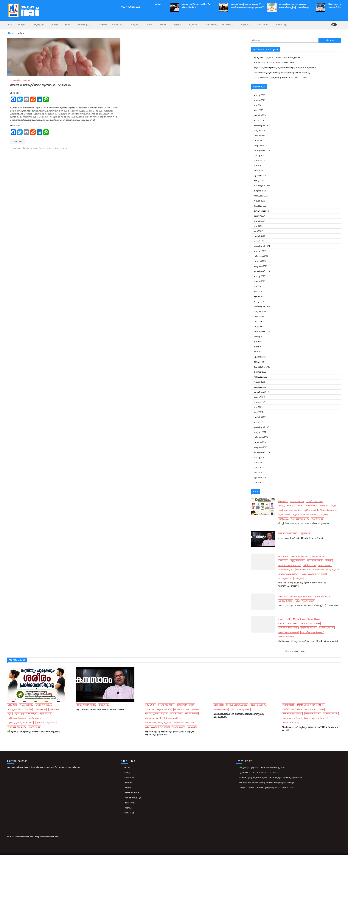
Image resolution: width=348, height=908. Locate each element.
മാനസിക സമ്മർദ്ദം (286, 637)
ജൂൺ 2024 (259, 226)
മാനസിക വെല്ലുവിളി (288, 632)
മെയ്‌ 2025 (258, 171)
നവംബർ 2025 (260, 140)
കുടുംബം (135, 25)
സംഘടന (193, 25)
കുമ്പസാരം (305, 534)
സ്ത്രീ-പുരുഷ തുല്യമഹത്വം (306, 514)
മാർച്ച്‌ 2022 (259, 362)
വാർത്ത (162, 25)
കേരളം (68, 25)
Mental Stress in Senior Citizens (306, 619)
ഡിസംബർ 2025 (261, 135)
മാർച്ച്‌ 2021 (259, 422)
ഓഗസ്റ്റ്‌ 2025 (259, 155)
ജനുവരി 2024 (260, 251)
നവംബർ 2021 (260, 382)
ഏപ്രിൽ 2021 (260, 417)
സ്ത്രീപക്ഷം (283, 519)
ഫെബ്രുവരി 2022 (262, 367)
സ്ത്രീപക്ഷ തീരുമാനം (300, 519)
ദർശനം (127, 788)
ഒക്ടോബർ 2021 (260, 387)
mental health (284, 619)
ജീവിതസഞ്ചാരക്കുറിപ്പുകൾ (326, 569)
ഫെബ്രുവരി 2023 (262, 306)
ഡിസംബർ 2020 (261, 437)
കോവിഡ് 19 (129, 778)
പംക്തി (149, 25)
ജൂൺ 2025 (259, 166)
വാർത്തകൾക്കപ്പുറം (133, 798)
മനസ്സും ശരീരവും (286, 505)
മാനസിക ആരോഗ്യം (288, 628)
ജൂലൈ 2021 (259, 402)
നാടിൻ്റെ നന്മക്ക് (131, 793)
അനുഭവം (22, 25)
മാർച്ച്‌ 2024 (259, 241)
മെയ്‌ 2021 (258, 412)
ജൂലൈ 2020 (259, 462)
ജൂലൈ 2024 (259, 221)
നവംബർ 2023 (260, 261)
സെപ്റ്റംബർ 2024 (262, 211)
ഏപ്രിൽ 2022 (260, 357)
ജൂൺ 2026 (259, 105)
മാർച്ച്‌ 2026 (259, 120)
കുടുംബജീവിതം (297, 561)
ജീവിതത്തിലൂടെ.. (285, 569)
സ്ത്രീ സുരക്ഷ (284, 514)
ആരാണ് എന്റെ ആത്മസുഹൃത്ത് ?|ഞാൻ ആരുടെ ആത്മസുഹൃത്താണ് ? (285, 67)
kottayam (34, 148)
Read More (17, 142)
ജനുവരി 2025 (260, 191)
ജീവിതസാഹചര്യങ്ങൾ (288, 574)
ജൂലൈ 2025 (259, 160)
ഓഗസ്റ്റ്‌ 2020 (259, 457)
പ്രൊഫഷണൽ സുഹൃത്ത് (314, 574)
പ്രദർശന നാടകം (314, 501)
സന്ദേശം (177, 25)
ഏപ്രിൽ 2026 (260, 115)
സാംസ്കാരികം (118, 25)
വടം (297, 601)
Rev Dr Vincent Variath (288, 534)
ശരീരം (300, 505)
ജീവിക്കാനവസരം (315, 561)
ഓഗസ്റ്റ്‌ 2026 (259, 95)
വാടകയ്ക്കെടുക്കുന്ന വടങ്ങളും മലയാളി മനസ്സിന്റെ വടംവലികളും (282, 73)
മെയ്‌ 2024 (258, 231)
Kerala (26, 148)
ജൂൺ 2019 (259, 482)
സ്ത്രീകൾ (325, 514)
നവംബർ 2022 (260, 321)
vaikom (63, 148)
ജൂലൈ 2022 (259, 342)
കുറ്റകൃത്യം (15, 80)
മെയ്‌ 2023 (258, 291)
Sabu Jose (283, 501)
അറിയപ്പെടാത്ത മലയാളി (301, 596)
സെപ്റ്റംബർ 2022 (262, 332)
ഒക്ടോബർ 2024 (260, 206)
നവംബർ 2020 (260, 442)
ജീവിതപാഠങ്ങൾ (303, 569)
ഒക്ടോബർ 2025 (260, 145)
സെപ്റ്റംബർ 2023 (262, 271)
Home (127, 767)
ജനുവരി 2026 (260, 130)
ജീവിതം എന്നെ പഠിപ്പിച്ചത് (289, 565)
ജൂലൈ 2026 (259, 100)
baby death (17, 148)
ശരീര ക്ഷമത (311, 505)
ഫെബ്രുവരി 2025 (262, 186)
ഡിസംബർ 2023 (261, 256)
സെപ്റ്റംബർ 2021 (262, 392)
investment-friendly (318, 556)
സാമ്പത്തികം (228, 25)
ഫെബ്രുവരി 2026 (262, 125)
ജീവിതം (328, 561)
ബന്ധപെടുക (282, 25)
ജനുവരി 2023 (260, 311)
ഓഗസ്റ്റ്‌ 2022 (259, 337)
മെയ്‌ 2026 (258, 110)
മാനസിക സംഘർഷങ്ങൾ (312, 632)
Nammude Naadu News (49, 148)
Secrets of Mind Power (310, 623)
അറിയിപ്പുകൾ (84, 25)
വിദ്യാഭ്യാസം (211, 25)
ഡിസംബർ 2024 (261, 196)
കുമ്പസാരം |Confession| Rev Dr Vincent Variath (274, 62)
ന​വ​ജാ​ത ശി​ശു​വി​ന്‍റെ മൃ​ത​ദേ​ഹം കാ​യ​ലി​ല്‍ (40, 85)
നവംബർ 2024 (260, 201)
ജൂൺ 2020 (259, 467)
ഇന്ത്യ (54, 25)
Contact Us (129, 813)
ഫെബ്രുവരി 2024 (262, 246)
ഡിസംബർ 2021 (261, 377)
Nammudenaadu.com (24, 837)
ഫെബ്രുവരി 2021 (262, 427)
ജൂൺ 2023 (259, 286)
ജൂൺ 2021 (259, 407)
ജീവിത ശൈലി (324, 565)
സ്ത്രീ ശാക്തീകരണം (327, 510)
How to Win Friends (299, 556)
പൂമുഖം (10, 25)
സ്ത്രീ (334, 505)
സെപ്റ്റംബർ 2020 (262, 452)
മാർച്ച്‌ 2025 (259, 181)
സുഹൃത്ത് (298, 578)
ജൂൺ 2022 (259, 347)
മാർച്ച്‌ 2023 (259, 301)
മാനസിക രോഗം (326, 628)
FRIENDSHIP (283, 556)
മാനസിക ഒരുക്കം (308, 628)
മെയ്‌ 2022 (258, 352)
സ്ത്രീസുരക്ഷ (317, 519)
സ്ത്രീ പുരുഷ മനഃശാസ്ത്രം (289, 510)
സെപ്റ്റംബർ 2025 (262, 150)
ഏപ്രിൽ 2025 (260, 176)
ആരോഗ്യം (39, 25)
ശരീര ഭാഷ (324, 505)
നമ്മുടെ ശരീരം (297, 501)
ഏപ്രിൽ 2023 (260, 296)
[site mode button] (334, 24)
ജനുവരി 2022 (260, 372)
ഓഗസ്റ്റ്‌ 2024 (259, 216)
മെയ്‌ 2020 (258, 472)
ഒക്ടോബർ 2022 (260, 327)
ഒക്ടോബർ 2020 (260, 447)
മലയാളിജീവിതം (285, 601)
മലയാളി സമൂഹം (322, 596)
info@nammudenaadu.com (47, 837)
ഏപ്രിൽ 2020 (260, 477)
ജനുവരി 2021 (260, 432)
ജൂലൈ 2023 (259, 281)
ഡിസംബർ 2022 (261, 316)
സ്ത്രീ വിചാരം (309, 510)
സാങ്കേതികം (246, 25)
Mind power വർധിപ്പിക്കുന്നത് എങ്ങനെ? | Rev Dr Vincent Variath (281, 78)
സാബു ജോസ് (284, 578)
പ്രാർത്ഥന (103, 25)
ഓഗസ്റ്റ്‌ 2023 (259, 276)
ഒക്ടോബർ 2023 (260, 266)
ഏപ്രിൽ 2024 (260, 236)
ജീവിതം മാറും (310, 565)
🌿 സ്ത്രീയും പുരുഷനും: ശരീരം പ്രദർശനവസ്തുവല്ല (277, 57)
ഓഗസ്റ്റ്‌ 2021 (259, 397)
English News (262, 25)
